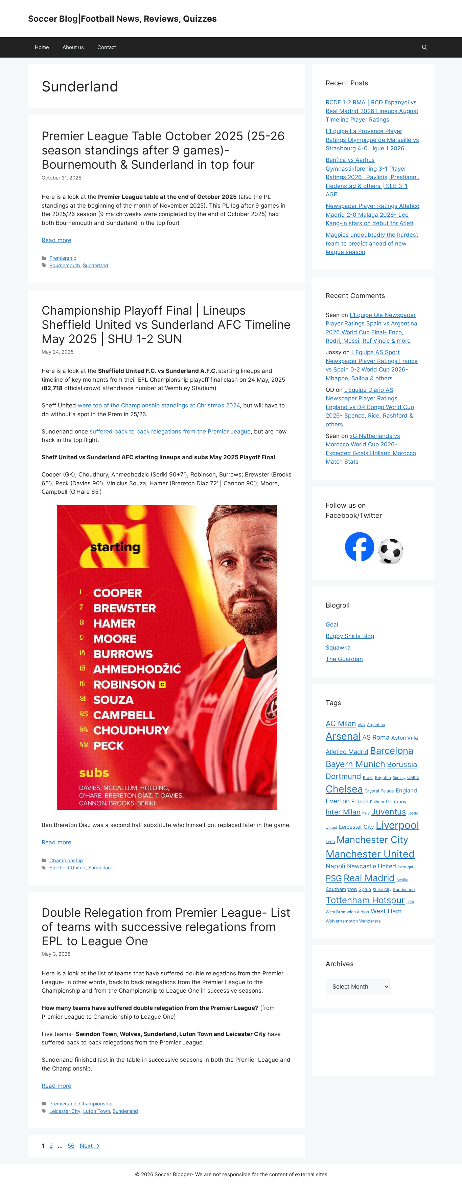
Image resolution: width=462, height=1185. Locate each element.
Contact (106, 47)
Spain (365, 889)
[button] (424, 47)
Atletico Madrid (347, 751)
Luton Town (96, 1111)
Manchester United (370, 854)
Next (90, 1145)
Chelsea (344, 789)
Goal (332, 624)
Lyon (330, 841)
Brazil (368, 777)
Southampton (341, 889)
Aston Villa (404, 738)
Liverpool (397, 825)
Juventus (388, 812)
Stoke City (382, 889)
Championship (66, 860)
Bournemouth (64, 265)
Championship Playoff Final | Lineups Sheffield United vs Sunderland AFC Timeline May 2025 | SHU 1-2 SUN (166, 324)
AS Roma (376, 737)
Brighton (383, 777)
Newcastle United (371, 866)
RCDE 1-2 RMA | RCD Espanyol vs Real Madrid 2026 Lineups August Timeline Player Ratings (372, 111)
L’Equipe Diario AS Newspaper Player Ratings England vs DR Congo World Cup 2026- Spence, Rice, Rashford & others (370, 407)
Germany (396, 801)
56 (71, 1145)
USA (410, 902)
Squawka (338, 647)
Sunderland (95, 265)
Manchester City (372, 839)
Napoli (335, 866)
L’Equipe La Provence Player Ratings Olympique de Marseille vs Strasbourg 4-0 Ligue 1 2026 (372, 140)
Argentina (376, 724)
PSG (334, 878)
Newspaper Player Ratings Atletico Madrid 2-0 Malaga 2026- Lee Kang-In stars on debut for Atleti (372, 215)
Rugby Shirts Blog (350, 636)
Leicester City (64, 1111)
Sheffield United (67, 867)
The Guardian (344, 659)
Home (42, 47)
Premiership (62, 258)
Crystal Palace (379, 790)
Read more (56, 240)
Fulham (377, 801)
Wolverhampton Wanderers (353, 921)
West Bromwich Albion (347, 911)
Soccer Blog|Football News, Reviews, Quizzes (122, 19)
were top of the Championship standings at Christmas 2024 (159, 405)
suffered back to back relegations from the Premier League (170, 431)
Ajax (361, 724)
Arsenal (343, 736)
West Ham (386, 911)
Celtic (413, 777)
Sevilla (402, 879)
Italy (366, 813)
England (406, 790)
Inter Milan (343, 812)
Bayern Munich (355, 764)
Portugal (405, 867)
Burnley (399, 778)
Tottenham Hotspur (365, 900)
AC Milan (341, 723)
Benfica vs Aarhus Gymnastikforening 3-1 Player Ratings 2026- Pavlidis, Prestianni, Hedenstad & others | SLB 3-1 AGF (372, 177)
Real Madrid (369, 878)
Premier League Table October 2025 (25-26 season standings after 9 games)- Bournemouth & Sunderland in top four (163, 150)
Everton (338, 801)
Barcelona (391, 750)
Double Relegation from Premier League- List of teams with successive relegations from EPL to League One (166, 926)
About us (73, 47)
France (359, 801)
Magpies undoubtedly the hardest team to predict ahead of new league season (372, 243)
